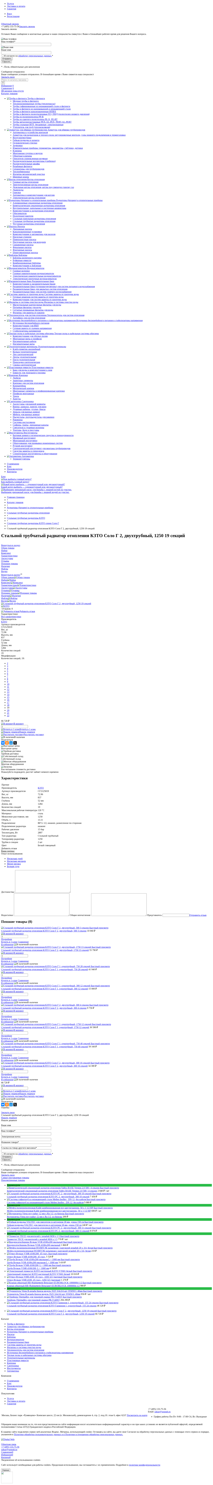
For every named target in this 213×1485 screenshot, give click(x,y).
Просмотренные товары (13, 1180)
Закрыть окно (8, 77)
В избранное (7, 944)
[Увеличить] (46, 603)
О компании (13, 464)
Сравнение (23, 942)
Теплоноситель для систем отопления (25, 1350)
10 (8, 684)
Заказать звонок (27, 26)
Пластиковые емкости (18, 1360)
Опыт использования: (12, 853)
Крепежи (11, 1363)
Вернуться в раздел (10, 575)
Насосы (10, 1334)
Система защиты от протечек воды (24, 1345)
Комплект (6, 582)
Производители (14, 469)
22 (8, 715)
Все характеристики (11, 616)
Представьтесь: (154, 915)
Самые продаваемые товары (15, 1177)
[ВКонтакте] (3, 743)
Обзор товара (7, 577)
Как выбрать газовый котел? (15, 482)
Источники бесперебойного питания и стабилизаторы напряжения (40, 1352)
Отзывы (5, 590)
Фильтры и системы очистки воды (24, 1347)
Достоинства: (7, 892)
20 (8, 710)
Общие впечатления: (80, 915)
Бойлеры (11, 1337)
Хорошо (5, 1470)
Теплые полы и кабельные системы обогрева (29, 1355)
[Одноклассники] (7, 743)
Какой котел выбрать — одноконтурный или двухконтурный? (32, 487)
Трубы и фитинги (15, 1324)
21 (8, 713)
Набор (4, 580)
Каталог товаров (9, 93)
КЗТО (4, 622)
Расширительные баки (18, 1342)
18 (8, 705)
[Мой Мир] (11, 743)
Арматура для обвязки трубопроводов (26, 1326)
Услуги (10, 3)
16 (8, 700)
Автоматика (13, 1371)
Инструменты (14, 1368)
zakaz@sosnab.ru (162, 1411)
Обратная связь (8, 1444)
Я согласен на (28, 56)
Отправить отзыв (197, 915)
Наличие (5, 595)
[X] (15, 743)
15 (8, 697)
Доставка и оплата (16, 6)
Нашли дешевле (27, 732)
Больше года (13, 866)
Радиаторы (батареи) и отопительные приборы (30, 1331)
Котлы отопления (15, 1329)
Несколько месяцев (16, 861)
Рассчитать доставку (34, 734)
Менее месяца (14, 864)
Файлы (4, 598)
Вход (9, 13)
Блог (9, 466)
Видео (4, 601)
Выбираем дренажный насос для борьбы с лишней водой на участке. (35, 492)
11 (8, 687)
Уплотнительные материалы (21, 1358)
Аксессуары (7, 588)
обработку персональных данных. (35, 56)
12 (8, 689)
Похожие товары (9, 593)
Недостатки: (7, 915)
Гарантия (11, 9)
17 (8, 702)
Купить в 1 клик (28, 729)
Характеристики (9, 585)
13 (8, 692)
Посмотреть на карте (137, 1415)
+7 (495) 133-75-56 (10, 1447)
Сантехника (13, 1365)
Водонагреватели (15, 1339)
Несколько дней (15, 858)
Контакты (12, 471)
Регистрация (13, 16)
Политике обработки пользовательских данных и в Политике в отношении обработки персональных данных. (68, 1434)
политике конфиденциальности (144, 1465)
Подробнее (6, 939)
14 (8, 694)
